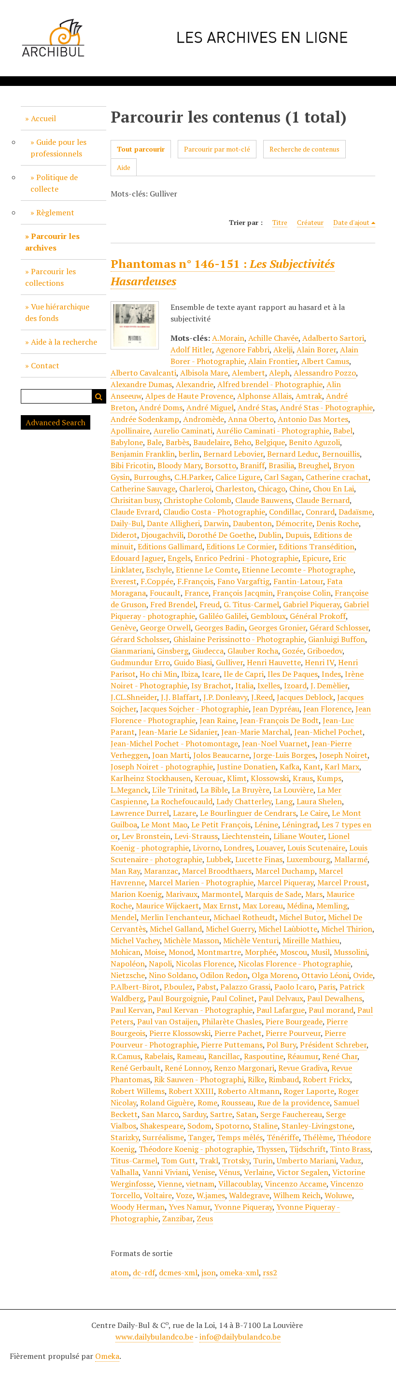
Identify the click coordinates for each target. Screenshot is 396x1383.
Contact (45, 365)
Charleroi (195, 488)
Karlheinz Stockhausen (151, 778)
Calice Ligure (237, 477)
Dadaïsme (355, 511)
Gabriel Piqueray (311, 604)
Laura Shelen (319, 801)
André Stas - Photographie (326, 407)
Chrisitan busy (135, 500)
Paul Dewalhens (334, 998)
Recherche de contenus (304, 149)
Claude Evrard (135, 511)
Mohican (126, 952)
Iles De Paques (293, 674)
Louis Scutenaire (316, 847)
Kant (312, 766)
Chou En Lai (333, 488)
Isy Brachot (211, 685)
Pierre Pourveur (293, 1033)
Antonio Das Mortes (313, 419)
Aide (123, 167)
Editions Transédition (316, 546)
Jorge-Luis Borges (284, 755)
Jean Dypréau (276, 708)
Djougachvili (162, 535)
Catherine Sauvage (143, 488)
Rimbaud (284, 1079)
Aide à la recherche (64, 341)
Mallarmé (351, 859)
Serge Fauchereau (291, 1114)
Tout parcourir (141, 149)
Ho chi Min (158, 674)
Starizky (125, 1137)
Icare (211, 674)
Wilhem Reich (297, 1195)
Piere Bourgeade (294, 1021)
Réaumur (302, 1056)
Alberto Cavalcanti (143, 372)
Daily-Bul (127, 523)
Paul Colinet (233, 998)
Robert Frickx (326, 1079)
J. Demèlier (329, 685)
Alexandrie (194, 384)
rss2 (270, 1272)
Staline (265, 1125)
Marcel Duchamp (285, 871)
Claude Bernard (323, 500)
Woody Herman (138, 1206)
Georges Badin (220, 627)
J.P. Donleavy (225, 697)
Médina (299, 905)
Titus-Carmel (134, 1160)
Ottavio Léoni (325, 975)
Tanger (200, 1137)
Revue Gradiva (302, 1067)
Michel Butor (301, 917)
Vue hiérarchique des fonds (57, 312)
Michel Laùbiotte (287, 928)
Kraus (303, 778)
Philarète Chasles (232, 1021)
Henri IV (319, 662)
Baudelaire (211, 442)
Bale (154, 442)
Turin (263, 1160)
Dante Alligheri (173, 523)
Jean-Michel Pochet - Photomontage (174, 743)
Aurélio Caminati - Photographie (272, 430)
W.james (211, 1195)
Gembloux (268, 616)
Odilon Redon (224, 975)
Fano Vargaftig (243, 581)
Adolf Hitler (191, 349)
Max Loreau (262, 905)
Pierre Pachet (238, 1033)
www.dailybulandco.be (154, 1336)
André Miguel (210, 407)
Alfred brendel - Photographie (270, 384)
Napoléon (128, 963)
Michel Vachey (135, 940)
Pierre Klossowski (180, 1033)
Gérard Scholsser (140, 639)
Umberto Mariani (306, 1160)
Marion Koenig (136, 894)
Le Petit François (221, 824)
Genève (123, 627)
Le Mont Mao (164, 824)
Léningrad (300, 824)
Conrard (320, 511)
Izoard (295, 685)
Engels (179, 558)
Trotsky (235, 1160)
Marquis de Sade (273, 894)
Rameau (190, 1056)
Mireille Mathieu (311, 940)
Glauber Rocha (252, 650)
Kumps (329, 778)
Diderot (124, 535)
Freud (209, 604)
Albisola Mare (204, 372)
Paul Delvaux (280, 998)
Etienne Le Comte (207, 569)
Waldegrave (249, 1195)
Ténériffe (283, 1137)
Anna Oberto (251, 419)
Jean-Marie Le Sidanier (178, 731)
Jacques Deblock (305, 697)
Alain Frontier (272, 361)
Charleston (234, 488)
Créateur (310, 222)
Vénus (229, 1172)
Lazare (184, 813)
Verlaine (258, 1172)
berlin (189, 453)
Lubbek (218, 859)
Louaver (269, 847)
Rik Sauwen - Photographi (199, 1079)
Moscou (293, 952)
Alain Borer (316, 349)
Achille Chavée (273, 338)
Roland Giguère (167, 1102)
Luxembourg (308, 859)
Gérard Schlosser (339, 627)
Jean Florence (327, 708)
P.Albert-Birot (135, 986)
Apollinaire (130, 430)
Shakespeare (162, 1125)
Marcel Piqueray (285, 882)
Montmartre (219, 952)
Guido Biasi (193, 662)
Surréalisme (163, 1137)
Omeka (107, 1356)
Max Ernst (221, 905)
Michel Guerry (230, 928)
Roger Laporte (308, 1091)
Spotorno (232, 1125)
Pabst (206, 986)
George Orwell (165, 627)
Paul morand (331, 1010)
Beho (242, 442)
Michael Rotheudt (244, 917)
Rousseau (237, 1102)
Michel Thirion (346, 928)
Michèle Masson (191, 940)
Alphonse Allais (264, 396)
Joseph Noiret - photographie (162, 766)
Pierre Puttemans (232, 1044)
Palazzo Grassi (245, 986)
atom (120, 1272)
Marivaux (182, 894)
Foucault (165, 592)
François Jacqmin (242, 592)
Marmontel (221, 894)
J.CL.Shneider (134, 697)
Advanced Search (55, 422)
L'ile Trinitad (174, 789)
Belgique (270, 442)
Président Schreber (333, 1044)
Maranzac (161, 871)
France (196, 592)
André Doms (161, 407)
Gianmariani (132, 650)
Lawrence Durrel (140, 813)
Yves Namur (189, 1206)
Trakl (208, 1160)
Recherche (99, 396)
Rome (207, 1102)
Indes (331, 674)
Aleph (279, 372)
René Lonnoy (187, 1067)
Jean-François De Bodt (279, 720)
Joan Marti (170, 755)
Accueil (43, 118)
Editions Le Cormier (240, 546)
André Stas (257, 407)
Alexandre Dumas (141, 384)
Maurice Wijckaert (167, 905)
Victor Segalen (302, 1172)
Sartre (221, 1114)
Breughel (313, 465)
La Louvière (293, 789)
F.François (195, 581)
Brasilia (281, 465)
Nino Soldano (172, 975)
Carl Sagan (283, 477)
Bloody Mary (179, 465)
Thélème (318, 1137)
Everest (124, 581)
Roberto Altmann (249, 1091)
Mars (314, 894)
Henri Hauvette (274, 662)
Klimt (237, 778)
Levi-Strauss (196, 836)
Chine (299, 488)
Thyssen (270, 1149)
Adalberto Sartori (333, 338)
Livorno (206, 847)
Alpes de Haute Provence (189, 396)
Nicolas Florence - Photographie (294, 963)
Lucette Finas (259, 859)
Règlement (55, 212)
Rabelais (158, 1056)
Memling (331, 905)
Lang (284, 801)
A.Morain (228, 338)
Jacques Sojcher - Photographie (194, 708)
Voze (184, 1195)
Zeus (205, 1218)
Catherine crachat (337, 477)
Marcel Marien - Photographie (201, 882)
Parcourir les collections (50, 277)
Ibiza (189, 674)
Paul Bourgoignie (178, 998)
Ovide (363, 975)
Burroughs (152, 477)
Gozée (292, 650)
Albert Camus (325, 361)
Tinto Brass (350, 1149)
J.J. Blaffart (180, 697)
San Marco (160, 1114)
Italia (244, 685)
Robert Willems (138, 1091)
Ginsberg (172, 650)
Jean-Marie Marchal (255, 731)
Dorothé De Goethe (221, 535)
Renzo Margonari (244, 1067)
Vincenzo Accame (295, 1183)
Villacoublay (239, 1183)
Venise (203, 1172)
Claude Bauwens (263, 500)
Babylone (127, 442)
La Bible (214, 789)
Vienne (169, 1183)
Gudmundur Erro (140, 662)
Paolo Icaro (294, 986)
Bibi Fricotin (132, 465)
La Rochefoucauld (181, 801)
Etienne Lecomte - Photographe (298, 569)
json (208, 1272)
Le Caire (314, 813)
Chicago (271, 488)
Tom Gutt (178, 1160)
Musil (320, 952)
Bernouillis (341, 453)
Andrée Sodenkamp (145, 419)
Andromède (203, 419)
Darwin (216, 523)
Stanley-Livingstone (317, 1125)
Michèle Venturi (251, 940)
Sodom (199, 1125)
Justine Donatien (246, 766)
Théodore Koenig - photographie (196, 1149)
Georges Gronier (277, 627)
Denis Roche (337, 523)
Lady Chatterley (243, 801)
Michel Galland (176, 928)
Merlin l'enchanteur (175, 917)
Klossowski (270, 778)
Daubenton (252, 523)
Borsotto (220, 465)
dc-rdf (144, 1272)
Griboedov (324, 650)
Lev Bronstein (146, 836)
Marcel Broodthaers (217, 871)
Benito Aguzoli (314, 442)
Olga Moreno (274, 975)
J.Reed (262, 697)
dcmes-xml (178, 1272)
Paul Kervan (132, 1010)
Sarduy (194, 1114)
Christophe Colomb (197, 500)
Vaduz (350, 1160)
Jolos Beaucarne (221, 755)
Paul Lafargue (280, 1010)
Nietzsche (128, 975)
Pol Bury (281, 1044)
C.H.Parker (193, 477)
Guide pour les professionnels (58, 148)
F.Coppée (157, 581)
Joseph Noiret (343, 755)
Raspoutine (263, 1056)
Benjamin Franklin (143, 453)
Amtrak (309, 396)
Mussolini (350, 952)
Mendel (124, 917)
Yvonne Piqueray (243, 1206)
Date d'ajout (351, 222)
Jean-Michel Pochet (328, 731)
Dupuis (297, 535)
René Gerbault (136, 1067)
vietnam (200, 1183)
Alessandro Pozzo (325, 372)
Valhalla (125, 1172)
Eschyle (159, 569)
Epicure (315, 558)
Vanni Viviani (165, 1172)
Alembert (248, 372)
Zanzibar (177, 1218)
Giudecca (208, 650)
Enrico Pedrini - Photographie (246, 558)
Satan (246, 1114)
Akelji (283, 349)
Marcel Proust (342, 882)
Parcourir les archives (52, 242)
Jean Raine (217, 720)
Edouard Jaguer (137, 558)
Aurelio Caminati (183, 430)
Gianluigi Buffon (336, 639)
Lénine (266, 824)
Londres (238, 847)
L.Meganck (129, 789)
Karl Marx (342, 766)
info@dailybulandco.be (240, 1336)
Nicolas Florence (205, 963)
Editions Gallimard (170, 546)
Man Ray (125, 871)
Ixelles (268, 685)
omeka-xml (239, 1272)
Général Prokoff (318, 616)
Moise (154, 952)
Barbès (177, 442)
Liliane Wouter (298, 836)
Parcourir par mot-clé (217, 149)
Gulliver (229, 662)
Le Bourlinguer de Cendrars (248, 813)
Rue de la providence (293, 1102)
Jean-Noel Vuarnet (275, 743)
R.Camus (126, 1056)
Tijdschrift (307, 1149)
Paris (327, 986)
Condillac (285, 511)
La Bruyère (250, 789)
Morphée (260, 952)
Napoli (160, 963)
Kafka (289, 766)
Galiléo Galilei (223, 616)
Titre (279, 222)
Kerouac (209, 778)
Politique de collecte (54, 183)
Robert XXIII (191, 1091)
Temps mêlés (240, 1137)
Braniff (252, 465)
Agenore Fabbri (242, 349)
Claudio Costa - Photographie (214, 511)
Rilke (256, 1079)
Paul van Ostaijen (167, 1021)
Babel (343, 430)
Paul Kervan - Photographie (204, 1010)
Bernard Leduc (292, 453)
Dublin (270, 535)
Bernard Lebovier (233, 453)
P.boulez (178, 986)
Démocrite (294, 523)
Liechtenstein (245, 836)
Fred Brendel (173, 604)
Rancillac (224, 1056)
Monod (181, 952)
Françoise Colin (304, 592)
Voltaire (158, 1195)
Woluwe (338, 1195)
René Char (339, 1056)
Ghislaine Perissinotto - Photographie (238, 639)
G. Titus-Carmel (251, 604)
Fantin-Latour (298, 581)
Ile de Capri (244, 674)
